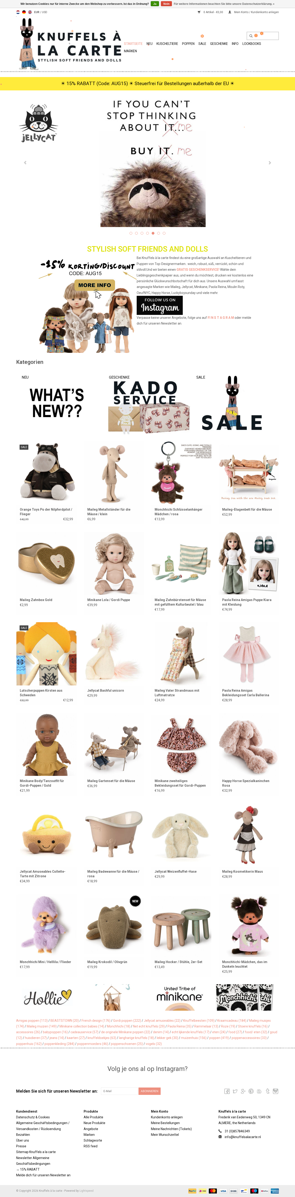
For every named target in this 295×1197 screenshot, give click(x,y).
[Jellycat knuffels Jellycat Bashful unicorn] (114, 653)
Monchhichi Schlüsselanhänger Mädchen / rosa (179, 512)
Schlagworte (93, 1140)
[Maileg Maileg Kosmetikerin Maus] (248, 834)
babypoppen (55, 1032)
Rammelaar (206, 1026)
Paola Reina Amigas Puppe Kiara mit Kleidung (246, 602)
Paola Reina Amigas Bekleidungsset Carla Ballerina (245, 693)
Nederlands (18, 12)
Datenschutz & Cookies (33, 1117)
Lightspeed (87, 1190)
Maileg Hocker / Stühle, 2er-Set (178, 962)
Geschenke (219, 44)
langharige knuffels (136, 1038)
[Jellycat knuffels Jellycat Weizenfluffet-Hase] (181, 834)
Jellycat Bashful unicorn (105, 690)
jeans (57, 1038)
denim (161, 1032)
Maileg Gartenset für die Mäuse (111, 781)
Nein (166, 4)
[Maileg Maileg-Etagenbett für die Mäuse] (248, 472)
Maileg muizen (42, 1026)
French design (96, 1020)
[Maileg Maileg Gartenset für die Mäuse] (114, 744)
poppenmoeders (92, 1044)
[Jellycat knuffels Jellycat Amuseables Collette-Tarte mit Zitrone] (46, 834)
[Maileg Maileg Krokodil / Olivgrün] (114, 925)
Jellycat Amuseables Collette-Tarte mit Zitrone (42, 874)
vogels (154, 1044)
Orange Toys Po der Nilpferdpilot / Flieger (46, 512)
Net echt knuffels (149, 1026)
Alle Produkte (93, 1117)
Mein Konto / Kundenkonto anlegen (256, 12)
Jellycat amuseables (162, 1020)
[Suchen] (249, 36)
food (235, 1032)
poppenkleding (59, 1044)
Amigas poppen (32, 1020)
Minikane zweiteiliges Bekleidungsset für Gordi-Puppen (180, 783)
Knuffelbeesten (199, 1020)
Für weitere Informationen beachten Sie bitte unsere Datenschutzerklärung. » (224, 4)
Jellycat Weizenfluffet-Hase (176, 871)
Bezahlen (23, 1135)
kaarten (76, 1038)
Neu (150, 44)
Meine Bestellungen (165, 1123)
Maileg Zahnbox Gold (36, 600)
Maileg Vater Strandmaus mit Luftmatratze (177, 693)
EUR (37, 12)
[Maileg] (49, 997)
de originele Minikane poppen (125, 1032)
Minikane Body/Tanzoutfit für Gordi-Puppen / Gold (42, 783)
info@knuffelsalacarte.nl (243, 1137)
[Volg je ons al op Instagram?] (148, 305)
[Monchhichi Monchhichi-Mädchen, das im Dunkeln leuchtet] (248, 925)
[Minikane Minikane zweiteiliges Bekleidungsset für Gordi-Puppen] (181, 744)
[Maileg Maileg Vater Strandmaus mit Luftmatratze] (181, 653)
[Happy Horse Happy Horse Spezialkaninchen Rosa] (248, 744)
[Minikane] (114, 997)
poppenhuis (29, 1044)
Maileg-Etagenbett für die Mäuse (247, 509)
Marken (130, 51)
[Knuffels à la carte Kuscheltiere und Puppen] (69, 43)
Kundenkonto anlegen (167, 1117)
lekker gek (167, 1038)
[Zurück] (25, 163)
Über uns (22, 1140)
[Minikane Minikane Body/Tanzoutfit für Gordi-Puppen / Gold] (46, 744)
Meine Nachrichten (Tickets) (171, 1129)
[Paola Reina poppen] (245, 997)
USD (44, 12)
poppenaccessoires (249, 1038)
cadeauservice (84, 1032)
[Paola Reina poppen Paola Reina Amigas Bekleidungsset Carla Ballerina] (248, 653)
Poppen (188, 44)
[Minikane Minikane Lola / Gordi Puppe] (114, 563)
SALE (202, 44)
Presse (21, 1146)
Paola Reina (180, 1026)
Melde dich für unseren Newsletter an (43, 1175)
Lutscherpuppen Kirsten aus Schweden (41, 693)
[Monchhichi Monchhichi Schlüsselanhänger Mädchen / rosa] (181, 472)
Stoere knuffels (253, 1026)
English (30, 12)
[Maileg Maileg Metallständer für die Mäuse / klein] (114, 472)
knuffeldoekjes (102, 1038)
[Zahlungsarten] (192, 1190)
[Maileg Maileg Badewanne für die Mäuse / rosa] (114, 834)
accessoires (28, 1032)
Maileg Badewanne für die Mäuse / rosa (113, 874)
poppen (219, 1038)
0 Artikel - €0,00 (213, 12)
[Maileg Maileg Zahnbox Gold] (46, 563)
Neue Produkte (94, 1123)
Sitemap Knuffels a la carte (36, 1152)
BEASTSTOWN (64, 1020)
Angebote (91, 1129)
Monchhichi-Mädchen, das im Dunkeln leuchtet (244, 964)
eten (219, 1032)
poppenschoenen (127, 1044)
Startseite (133, 44)
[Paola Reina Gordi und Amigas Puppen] (147, 162)
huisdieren (36, 1038)
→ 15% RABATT (28, 1169)
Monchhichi (118, 1026)
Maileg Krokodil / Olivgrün (107, 962)
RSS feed (90, 1146)
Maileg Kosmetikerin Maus (242, 871)
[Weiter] (270, 163)
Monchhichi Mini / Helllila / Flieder (45, 962)
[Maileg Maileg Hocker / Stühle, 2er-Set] (181, 925)
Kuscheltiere (167, 44)
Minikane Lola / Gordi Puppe (108, 600)
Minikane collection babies (81, 1026)
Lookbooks (251, 44)
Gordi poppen (127, 1020)
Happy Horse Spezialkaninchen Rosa (245, 783)
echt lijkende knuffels (190, 1032)
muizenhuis (193, 1038)
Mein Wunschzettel (165, 1135)
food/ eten (256, 1032)
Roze (228, 1026)
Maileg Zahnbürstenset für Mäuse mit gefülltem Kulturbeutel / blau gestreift (180, 602)
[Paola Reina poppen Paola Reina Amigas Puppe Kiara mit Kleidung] (248, 563)
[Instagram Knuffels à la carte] (275, 1091)
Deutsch (24, 12)
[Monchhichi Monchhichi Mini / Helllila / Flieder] (46, 925)
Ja (154, 4)
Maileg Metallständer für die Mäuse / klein (108, 512)
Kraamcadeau (231, 1020)
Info (235, 44)
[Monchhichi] (179, 997)
